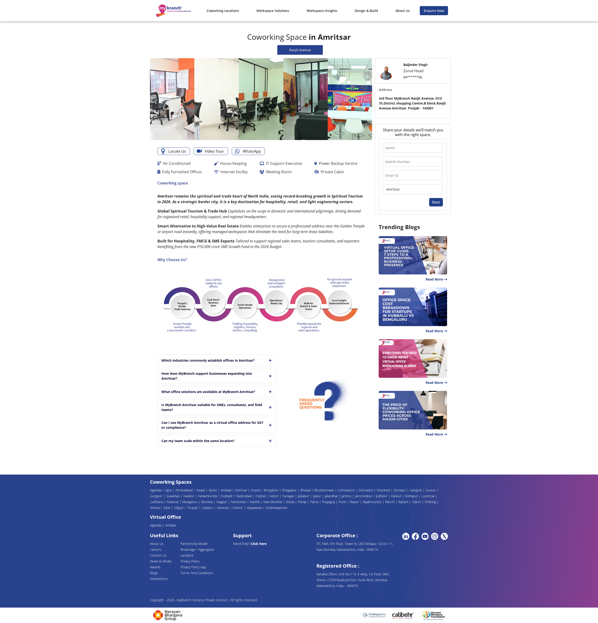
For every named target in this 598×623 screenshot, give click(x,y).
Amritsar (241, 490)
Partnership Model (194, 543)
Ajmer (213, 490)
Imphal (261, 496)
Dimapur (400, 490)
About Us (402, 10)
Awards (155, 567)
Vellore (238, 507)
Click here (259, 543)
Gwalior (189, 496)
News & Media (160, 561)
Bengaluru (271, 490)
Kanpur (396, 496)
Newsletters (159, 578)
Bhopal (305, 490)
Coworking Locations (223, 10)
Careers (155, 549)
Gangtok (416, 490)
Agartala (156, 490)
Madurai (173, 502)
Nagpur (222, 502)
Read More (435, 279)
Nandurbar (239, 502)
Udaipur (208, 507)
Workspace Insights (322, 10)
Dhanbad (384, 490)
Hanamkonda (208, 496)
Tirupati (193, 507)
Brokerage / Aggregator (197, 549)
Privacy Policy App (193, 567)
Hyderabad (244, 496)
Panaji (302, 502)
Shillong (431, 502)
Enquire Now (434, 10)
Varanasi (223, 507)
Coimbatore (347, 490)
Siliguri (179, 507)
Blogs (154, 573)
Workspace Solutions (272, 10)
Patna (314, 502)
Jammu (347, 496)
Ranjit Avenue (300, 50)
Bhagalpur (290, 490)
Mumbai (207, 502)
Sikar (167, 507)
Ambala (226, 490)
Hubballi (227, 496)
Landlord (187, 555)
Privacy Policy (190, 561)
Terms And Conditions (197, 573)
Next (436, 202)
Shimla (155, 507)
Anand (256, 490)
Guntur (431, 490)
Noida (290, 502)
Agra (168, 490)
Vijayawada (254, 507)
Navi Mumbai (273, 502)
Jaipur (317, 496)
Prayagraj (329, 502)
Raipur (355, 502)
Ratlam (404, 502)
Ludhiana (157, 502)
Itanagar (288, 496)
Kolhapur (412, 496)
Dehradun (366, 490)
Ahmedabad (184, 490)
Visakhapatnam (277, 507)
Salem (417, 502)
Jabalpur (304, 496)
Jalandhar (332, 496)
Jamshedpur (364, 496)
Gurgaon (156, 496)
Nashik (255, 502)
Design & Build (366, 10)
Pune (343, 502)
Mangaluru (190, 502)
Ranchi (390, 502)
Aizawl (201, 490)
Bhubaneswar (324, 490)
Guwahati (173, 496)
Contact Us (158, 555)
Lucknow (428, 496)
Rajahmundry (372, 502)
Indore (274, 496)
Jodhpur (382, 496)
